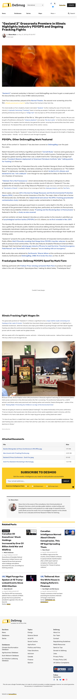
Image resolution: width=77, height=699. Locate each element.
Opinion (30, 663)
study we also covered (27, 212)
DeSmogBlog (26, 256)
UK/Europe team (53, 486)
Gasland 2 (6, 93)
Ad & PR (30, 638)
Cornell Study (48, 152)
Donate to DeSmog (59, 650)
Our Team (56, 635)
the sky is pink (50, 120)
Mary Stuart (46, 550)
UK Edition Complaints (61, 663)
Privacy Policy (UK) (60, 660)
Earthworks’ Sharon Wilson (38, 253)
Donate (71, 5)
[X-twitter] (54, 3)
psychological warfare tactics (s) (19, 219)
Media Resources (59, 644)
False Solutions (33, 650)
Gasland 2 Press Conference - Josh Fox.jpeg (18, 457)
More (52, 13)
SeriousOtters (12, 694)
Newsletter (57, 677)
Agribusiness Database (10, 652)
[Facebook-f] (51, 3)
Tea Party (66, 188)
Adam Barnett (8, 589)
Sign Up (66, 481)
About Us (56, 632)
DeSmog (18, 5)
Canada (30, 657)
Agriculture (32, 644)
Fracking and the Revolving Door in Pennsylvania (54, 210)
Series (4, 638)
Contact (56, 638)
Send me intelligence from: (15, 486)
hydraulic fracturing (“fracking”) (19, 110)
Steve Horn (12, 34)
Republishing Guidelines (61, 641)
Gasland (40, 108)
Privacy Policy (58, 657)
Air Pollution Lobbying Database (10, 660)
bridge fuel (30, 112)
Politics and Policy (34, 647)
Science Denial (33, 635)
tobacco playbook (30, 120)
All (28, 486)
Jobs (55, 653)
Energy (30, 632)
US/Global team (38, 486)
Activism (31, 653)
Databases (5, 635)
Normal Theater (37, 101)
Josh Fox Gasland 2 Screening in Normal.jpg (18, 462)
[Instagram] (66, 679)
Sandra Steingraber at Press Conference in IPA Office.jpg (22, 449)
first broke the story (42, 256)
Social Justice (33, 641)
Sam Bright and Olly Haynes (50, 589)
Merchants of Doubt (10, 188)
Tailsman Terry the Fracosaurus (15, 181)
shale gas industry (52, 188)
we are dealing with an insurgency (52, 248)
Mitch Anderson (9, 552)
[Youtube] (63, 679)
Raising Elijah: (10, 405)
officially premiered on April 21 (15, 103)
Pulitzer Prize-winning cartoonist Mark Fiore (37, 266)
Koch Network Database (10, 656)
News (4, 632)
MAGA (8, 604)
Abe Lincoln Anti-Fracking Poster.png (16, 453)
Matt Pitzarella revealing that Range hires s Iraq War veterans (38, 241)
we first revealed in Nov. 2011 (60, 219)
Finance (30, 660)
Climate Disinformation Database (10, 648)
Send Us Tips (58, 647)
